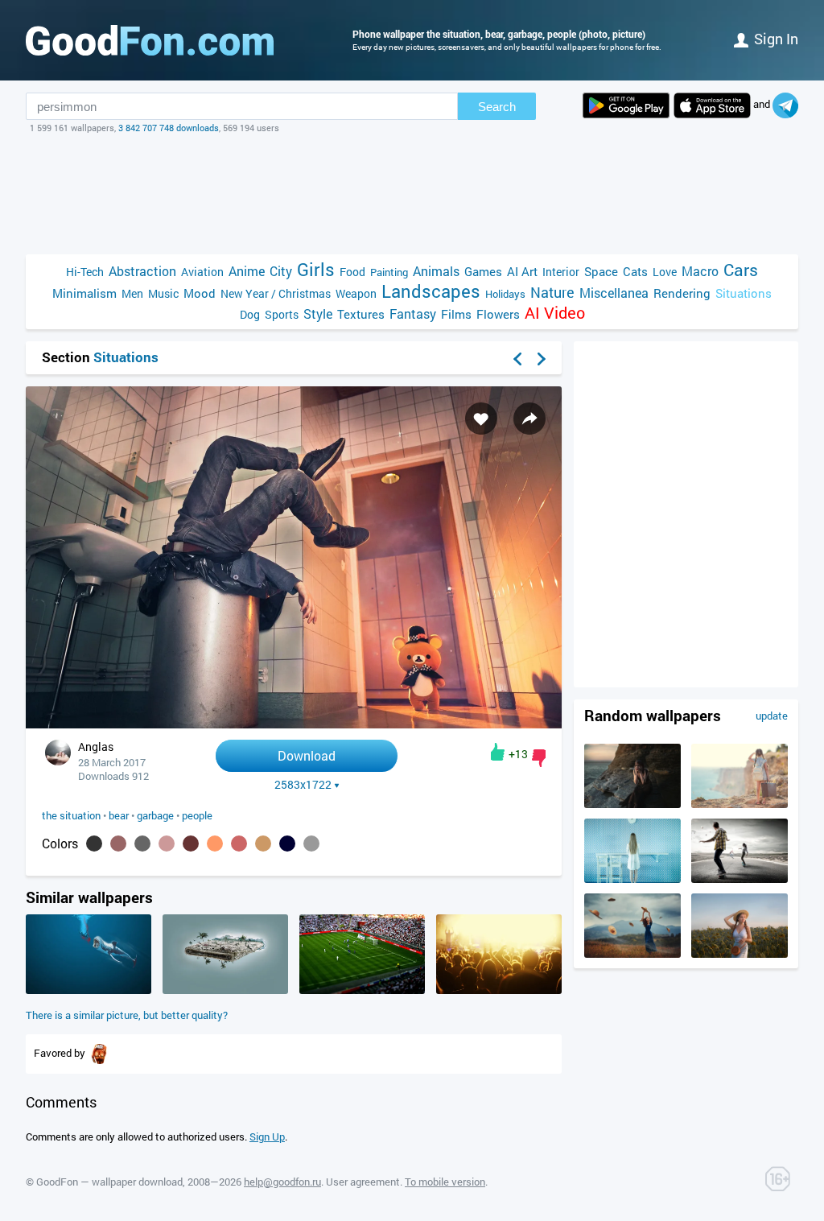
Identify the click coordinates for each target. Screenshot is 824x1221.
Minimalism (84, 293)
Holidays (505, 294)
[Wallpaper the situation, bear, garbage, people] (294, 724)
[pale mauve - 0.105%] (118, 843)
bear (119, 815)
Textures (361, 314)
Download (307, 755)
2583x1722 (303, 784)
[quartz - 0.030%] (311, 843)
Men (132, 293)
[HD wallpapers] (626, 105)
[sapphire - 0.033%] (287, 843)
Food (352, 271)
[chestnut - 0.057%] (239, 843)
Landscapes (430, 291)
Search (497, 106)
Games (483, 271)
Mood (199, 293)
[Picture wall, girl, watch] (632, 879)
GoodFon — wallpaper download (109, 1181)
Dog (250, 314)
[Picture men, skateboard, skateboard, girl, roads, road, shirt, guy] (739, 879)
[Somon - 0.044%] (263, 843)
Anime (247, 270)
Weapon (356, 293)
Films (456, 314)
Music (163, 293)
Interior (560, 271)
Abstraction (142, 270)
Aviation (202, 271)
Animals (436, 270)
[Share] (529, 418)
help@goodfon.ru (282, 1181)
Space (601, 271)
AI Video (555, 312)
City (281, 270)
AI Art (522, 271)
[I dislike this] (539, 758)
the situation (71, 815)
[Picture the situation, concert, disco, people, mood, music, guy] (499, 990)
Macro (700, 270)
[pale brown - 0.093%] (167, 843)
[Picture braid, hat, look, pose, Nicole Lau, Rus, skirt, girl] (739, 954)
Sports (282, 314)
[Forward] (542, 359)
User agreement (363, 1181)
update (772, 715)
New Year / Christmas (275, 293)
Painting (389, 272)
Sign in (776, 38)
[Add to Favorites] (481, 418)
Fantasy (412, 313)
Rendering (682, 293)
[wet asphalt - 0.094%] (142, 843)
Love (665, 271)
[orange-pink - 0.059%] (215, 843)
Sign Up (267, 1136)
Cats (635, 271)
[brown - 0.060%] (191, 843)
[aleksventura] (99, 1053)
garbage (155, 815)
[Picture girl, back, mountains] (739, 804)
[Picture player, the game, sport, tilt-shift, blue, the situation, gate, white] (362, 990)
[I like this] (498, 752)
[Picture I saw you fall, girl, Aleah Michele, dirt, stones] (632, 804)
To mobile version (445, 1181)
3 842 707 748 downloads (168, 128)
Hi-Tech (85, 271)
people (197, 815)
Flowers (498, 314)
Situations (743, 293)
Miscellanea (614, 292)
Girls (316, 269)
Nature (552, 292)
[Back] (517, 359)
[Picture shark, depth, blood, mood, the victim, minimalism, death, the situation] (88, 990)
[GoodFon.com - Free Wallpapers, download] (150, 40)
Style (317, 313)
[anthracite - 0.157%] (94, 843)
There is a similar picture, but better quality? (127, 1015)
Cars (740, 270)
